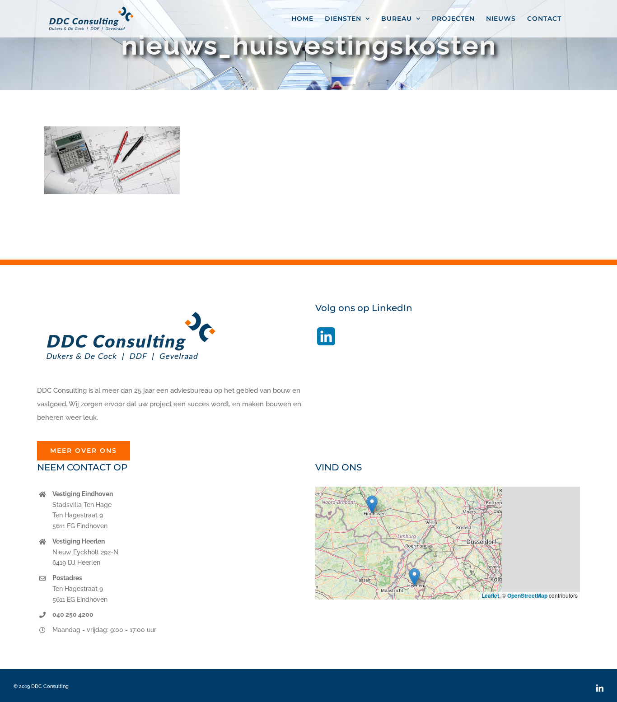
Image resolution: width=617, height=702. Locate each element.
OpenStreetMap (527, 595)
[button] (372, 504)
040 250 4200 (72, 614)
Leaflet (490, 595)
